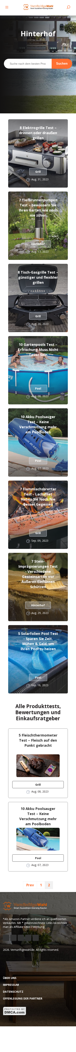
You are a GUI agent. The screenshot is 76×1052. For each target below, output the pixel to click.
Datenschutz (13, 991)
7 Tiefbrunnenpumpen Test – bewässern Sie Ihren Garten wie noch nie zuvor (38, 208)
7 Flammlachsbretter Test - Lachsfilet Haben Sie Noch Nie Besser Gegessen (38, 497)
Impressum (11, 985)
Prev (30, 885)
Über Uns (9, 978)
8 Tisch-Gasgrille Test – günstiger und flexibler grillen (38, 277)
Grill (38, 172)
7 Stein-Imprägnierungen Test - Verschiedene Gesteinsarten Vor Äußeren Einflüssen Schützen (38, 574)
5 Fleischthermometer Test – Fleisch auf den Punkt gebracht (38, 740)
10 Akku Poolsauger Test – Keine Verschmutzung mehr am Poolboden (38, 424)
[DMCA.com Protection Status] (14, 1014)
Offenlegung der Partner (22, 998)
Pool (38, 388)
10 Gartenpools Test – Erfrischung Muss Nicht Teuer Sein (38, 349)
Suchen (62, 63)
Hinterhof (38, 244)
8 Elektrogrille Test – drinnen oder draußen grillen (38, 132)
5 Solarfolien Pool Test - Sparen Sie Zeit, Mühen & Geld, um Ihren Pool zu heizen (38, 641)
